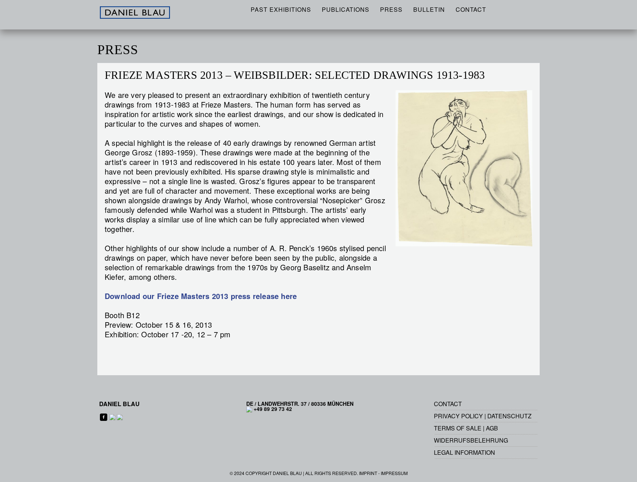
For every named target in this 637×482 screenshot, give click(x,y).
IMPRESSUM (394, 473)
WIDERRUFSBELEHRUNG (471, 440)
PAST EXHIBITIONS (281, 9)
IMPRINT (368, 473)
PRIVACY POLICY (458, 416)
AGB (492, 428)
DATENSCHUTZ (509, 416)
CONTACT (471, 9)
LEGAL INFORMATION (464, 452)
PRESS (391, 9)
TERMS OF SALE (457, 428)
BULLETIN (429, 9)
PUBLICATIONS (345, 9)
